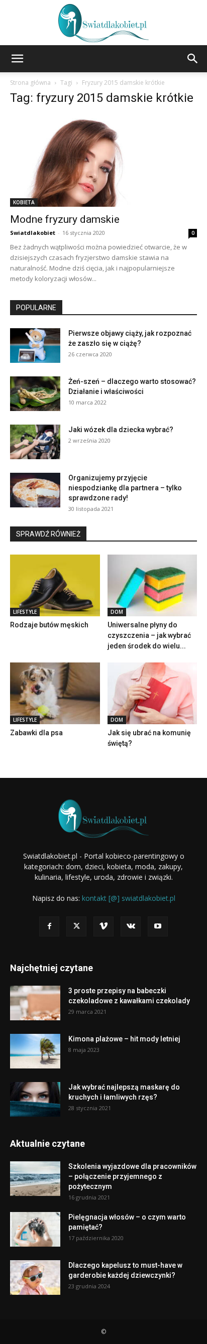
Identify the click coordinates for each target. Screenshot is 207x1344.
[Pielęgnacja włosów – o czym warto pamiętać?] (35, 1229)
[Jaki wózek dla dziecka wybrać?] (35, 442)
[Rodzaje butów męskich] (55, 585)
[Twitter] (76, 926)
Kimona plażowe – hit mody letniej (124, 1039)
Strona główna (30, 82)
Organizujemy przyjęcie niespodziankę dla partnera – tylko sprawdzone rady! (125, 488)
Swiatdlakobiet (32, 232)
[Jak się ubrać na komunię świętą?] (152, 693)
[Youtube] (158, 926)
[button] (17, 58)
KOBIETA (24, 202)
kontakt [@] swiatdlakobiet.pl (128, 898)
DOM (117, 611)
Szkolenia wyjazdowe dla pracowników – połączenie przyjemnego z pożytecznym (132, 1176)
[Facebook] (49, 926)
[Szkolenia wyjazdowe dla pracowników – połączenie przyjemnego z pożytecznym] (35, 1178)
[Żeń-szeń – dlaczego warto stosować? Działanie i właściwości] (35, 393)
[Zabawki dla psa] (55, 693)
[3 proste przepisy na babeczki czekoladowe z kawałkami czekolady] (35, 1003)
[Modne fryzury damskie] (103, 161)
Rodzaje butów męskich (49, 625)
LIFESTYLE (25, 611)
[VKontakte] (131, 926)
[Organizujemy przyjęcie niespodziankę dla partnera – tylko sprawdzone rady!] (35, 490)
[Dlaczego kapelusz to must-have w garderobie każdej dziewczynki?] (35, 1277)
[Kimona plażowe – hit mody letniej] (35, 1051)
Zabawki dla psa (36, 733)
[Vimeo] (103, 926)
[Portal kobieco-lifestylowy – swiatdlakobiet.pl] (103, 23)
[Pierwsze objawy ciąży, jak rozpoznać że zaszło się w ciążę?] (35, 345)
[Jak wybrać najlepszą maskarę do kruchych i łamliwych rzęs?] (35, 1099)
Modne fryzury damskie (65, 219)
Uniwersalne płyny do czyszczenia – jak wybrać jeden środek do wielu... (149, 635)
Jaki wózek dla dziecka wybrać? (120, 430)
